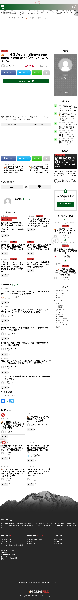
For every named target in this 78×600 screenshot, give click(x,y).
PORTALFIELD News (6, 541)
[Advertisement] (39, 33)
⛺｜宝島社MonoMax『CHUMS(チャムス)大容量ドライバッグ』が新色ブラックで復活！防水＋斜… (65, 272)
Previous (1, 13)
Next (77, 13)
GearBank (4, 552)
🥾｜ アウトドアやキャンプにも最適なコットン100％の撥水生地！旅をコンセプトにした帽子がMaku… (12, 472)
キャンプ (60, 314)
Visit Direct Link (24, 81)
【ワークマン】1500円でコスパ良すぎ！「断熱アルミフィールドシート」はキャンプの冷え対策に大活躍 (27, 12)
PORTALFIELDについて (63, 525)
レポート (60, 303)
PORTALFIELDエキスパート (64, 291)
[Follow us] (71, 7)
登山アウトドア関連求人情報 (9, 558)
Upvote (12, 187)
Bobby (3, 560)
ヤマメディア (39, 3)
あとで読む (13, 124)
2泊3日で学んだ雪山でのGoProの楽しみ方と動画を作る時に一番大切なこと (12, 447)
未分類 (58, 327)
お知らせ (60, 313)
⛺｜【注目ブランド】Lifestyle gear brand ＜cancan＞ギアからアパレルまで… (65, 231)
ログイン (18, 395)
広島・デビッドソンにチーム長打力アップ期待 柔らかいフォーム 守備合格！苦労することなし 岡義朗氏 (12, 266)
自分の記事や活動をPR (65, 204)
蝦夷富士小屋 (31, 543)
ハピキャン (65, 78)
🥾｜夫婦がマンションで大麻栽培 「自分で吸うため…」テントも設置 (38, 419)
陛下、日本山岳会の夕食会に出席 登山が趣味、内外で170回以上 (65, 251)
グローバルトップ (49, 525)
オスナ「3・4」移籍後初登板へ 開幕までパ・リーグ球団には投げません (38, 264)
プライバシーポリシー (31, 582)
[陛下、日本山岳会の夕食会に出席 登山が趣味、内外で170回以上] (65, 241)
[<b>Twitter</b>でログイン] (12, 401)
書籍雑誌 (60, 305)
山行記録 (60, 322)
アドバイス (61, 293)
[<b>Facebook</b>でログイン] (3, 401)
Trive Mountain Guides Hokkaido (37, 545)
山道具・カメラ (6, 220)
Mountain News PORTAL (8, 554)
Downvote (40, 187)
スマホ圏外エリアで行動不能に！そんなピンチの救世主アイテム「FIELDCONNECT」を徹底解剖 (9, 12)
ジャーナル (59, 300)
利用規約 (21, 582)
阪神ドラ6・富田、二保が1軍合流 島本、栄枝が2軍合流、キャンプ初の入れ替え (45, 12)
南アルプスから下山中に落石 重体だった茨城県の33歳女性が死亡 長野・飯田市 (38, 448)
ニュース (4, 218)
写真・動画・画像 (63, 320)
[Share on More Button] (46, 72)
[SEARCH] (75, 7)
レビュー (60, 295)
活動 (59, 297)
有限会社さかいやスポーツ (34, 541)
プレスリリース (62, 318)
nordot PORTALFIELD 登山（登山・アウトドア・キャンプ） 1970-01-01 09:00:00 (39, 472)
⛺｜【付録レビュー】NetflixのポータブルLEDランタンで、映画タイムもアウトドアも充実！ (13, 425)
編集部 (60, 307)
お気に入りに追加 (38, 124)
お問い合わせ (42, 582)
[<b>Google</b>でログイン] (8, 401)
